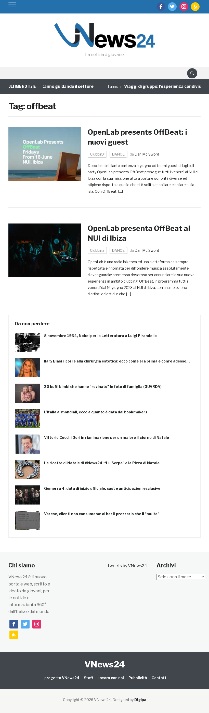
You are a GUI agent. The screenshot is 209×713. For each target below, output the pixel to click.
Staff (88, 678)
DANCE (118, 154)
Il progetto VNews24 (60, 678)
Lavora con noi (111, 678)
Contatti (159, 678)
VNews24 (104, 664)
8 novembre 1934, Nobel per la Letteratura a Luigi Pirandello (100, 335)
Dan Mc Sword (147, 154)
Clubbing (97, 154)
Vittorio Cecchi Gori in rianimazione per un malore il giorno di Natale (106, 437)
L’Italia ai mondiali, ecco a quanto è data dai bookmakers (95, 412)
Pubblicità (137, 678)
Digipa (140, 699)
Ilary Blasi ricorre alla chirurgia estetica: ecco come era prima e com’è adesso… (117, 361)
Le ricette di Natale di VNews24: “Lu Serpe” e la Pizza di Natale (102, 463)
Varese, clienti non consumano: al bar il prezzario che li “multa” (101, 514)
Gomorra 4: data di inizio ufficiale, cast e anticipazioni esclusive (102, 488)
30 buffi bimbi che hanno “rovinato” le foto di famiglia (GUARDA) (103, 386)
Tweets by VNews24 (127, 565)
